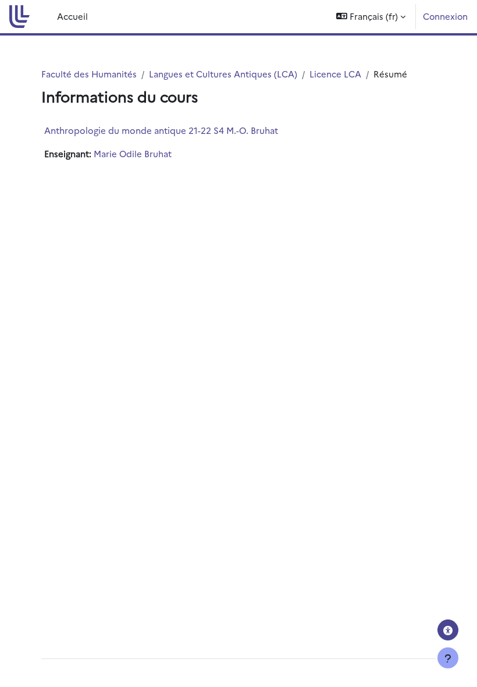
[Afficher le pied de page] (447, 657)
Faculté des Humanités (89, 74)
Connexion (445, 16)
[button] (371, 16)
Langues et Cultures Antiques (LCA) (223, 74)
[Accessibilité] (447, 629)
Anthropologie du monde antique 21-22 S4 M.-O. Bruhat (161, 130)
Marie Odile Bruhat (133, 153)
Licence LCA (335, 74)
